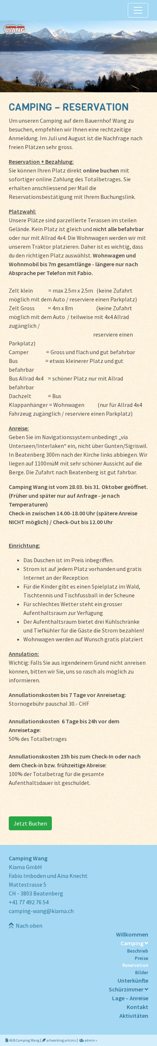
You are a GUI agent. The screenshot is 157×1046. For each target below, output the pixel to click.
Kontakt (137, 1006)
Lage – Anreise (130, 998)
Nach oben (28, 925)
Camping (132, 943)
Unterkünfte (133, 980)
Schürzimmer (127, 989)
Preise (141, 958)
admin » (90, 1040)
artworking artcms (61, 1040)
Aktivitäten (133, 1015)
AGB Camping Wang (23, 1040)
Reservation (135, 965)
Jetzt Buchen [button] (30, 823)
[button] (78, 56)
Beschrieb (137, 951)
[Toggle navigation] (138, 10)
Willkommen (132, 934)
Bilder (141, 972)
